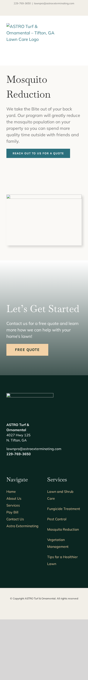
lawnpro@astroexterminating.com (54, 3)
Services (13, 505)
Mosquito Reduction (63, 529)
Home (11, 491)
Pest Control (56, 519)
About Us (13, 498)
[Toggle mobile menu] (80, 29)
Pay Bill (12, 512)
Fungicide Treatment (63, 509)
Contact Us (15, 519)
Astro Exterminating (22, 526)
